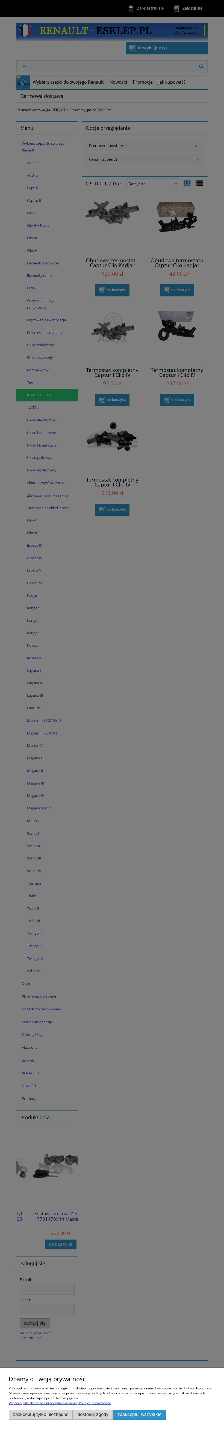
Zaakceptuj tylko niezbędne (40, 1414)
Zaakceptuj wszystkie (139, 1414)
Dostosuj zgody (93, 1414)
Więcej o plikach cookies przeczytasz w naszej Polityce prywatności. (60, 1403)
